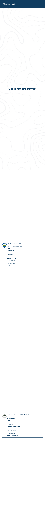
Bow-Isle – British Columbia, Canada (18, 414)
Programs (12, 250)
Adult (8, 250)
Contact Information (12, 266)
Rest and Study (11, 255)
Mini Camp (11, 252)
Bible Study (11, 254)
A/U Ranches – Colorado (14, 243)
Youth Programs (11, 248)
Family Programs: (11, 258)
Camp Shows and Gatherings (14, 246)
